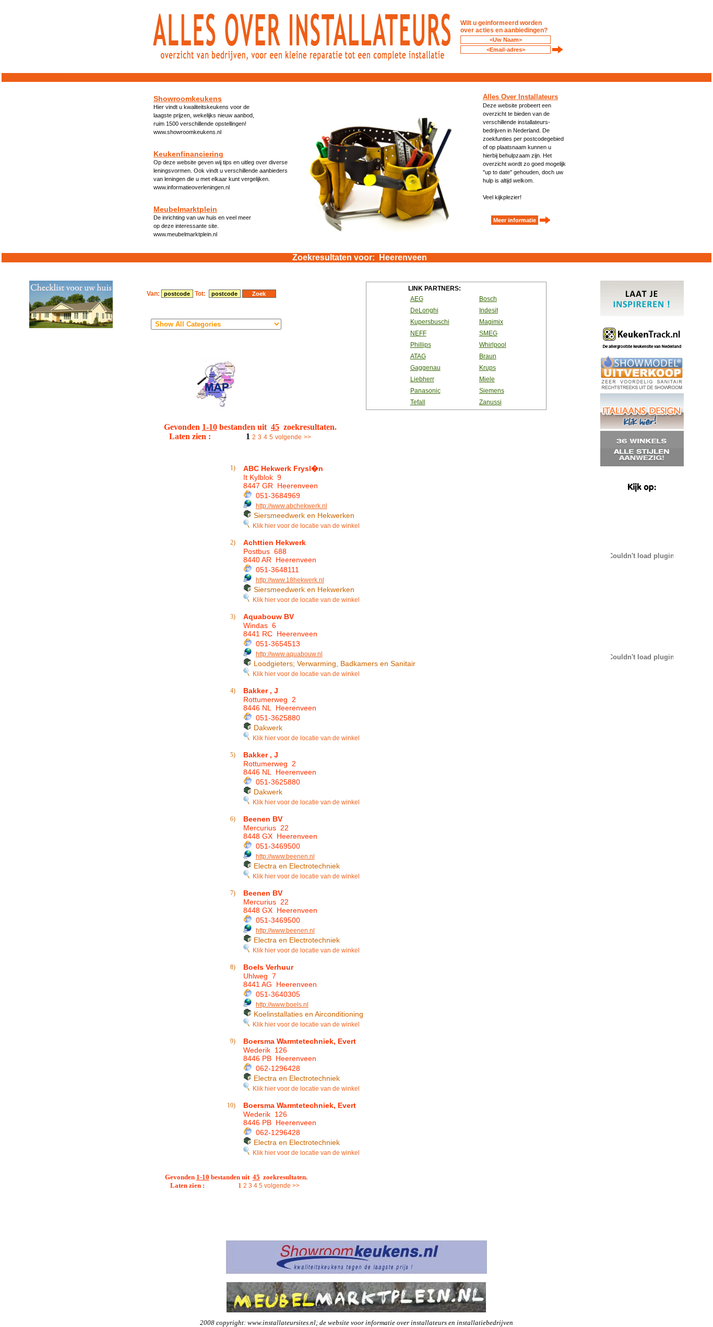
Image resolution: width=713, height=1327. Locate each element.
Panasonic (425, 390)
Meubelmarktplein (185, 209)
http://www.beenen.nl (285, 856)
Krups (487, 367)
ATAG (418, 356)
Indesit (488, 310)
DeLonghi (424, 310)
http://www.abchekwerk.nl (291, 506)
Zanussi (490, 402)
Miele (487, 379)
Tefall (417, 402)
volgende (288, 437)
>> (307, 437)
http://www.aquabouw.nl (289, 654)
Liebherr (422, 379)
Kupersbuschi (429, 321)
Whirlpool (492, 344)
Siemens (491, 390)
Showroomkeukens (187, 98)
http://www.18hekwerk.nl (290, 580)
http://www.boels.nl (282, 1004)
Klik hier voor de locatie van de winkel (304, 525)
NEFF (418, 333)
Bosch (488, 299)
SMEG (488, 333)
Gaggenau (425, 367)
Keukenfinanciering (188, 154)
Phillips (420, 344)
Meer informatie (515, 220)
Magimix (491, 321)
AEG (416, 299)
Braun (487, 356)
